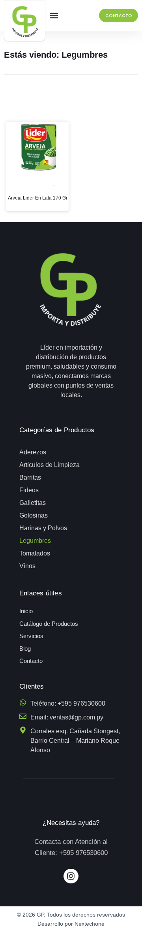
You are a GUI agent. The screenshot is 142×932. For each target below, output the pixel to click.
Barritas (30, 477)
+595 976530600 (83, 853)
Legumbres (35, 540)
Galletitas (32, 502)
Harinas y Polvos (43, 528)
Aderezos (32, 452)
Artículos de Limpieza (49, 464)
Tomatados (34, 553)
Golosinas (33, 515)
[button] (53, 15)
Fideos (29, 490)
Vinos (27, 566)
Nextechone (90, 924)
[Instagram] (71, 876)
